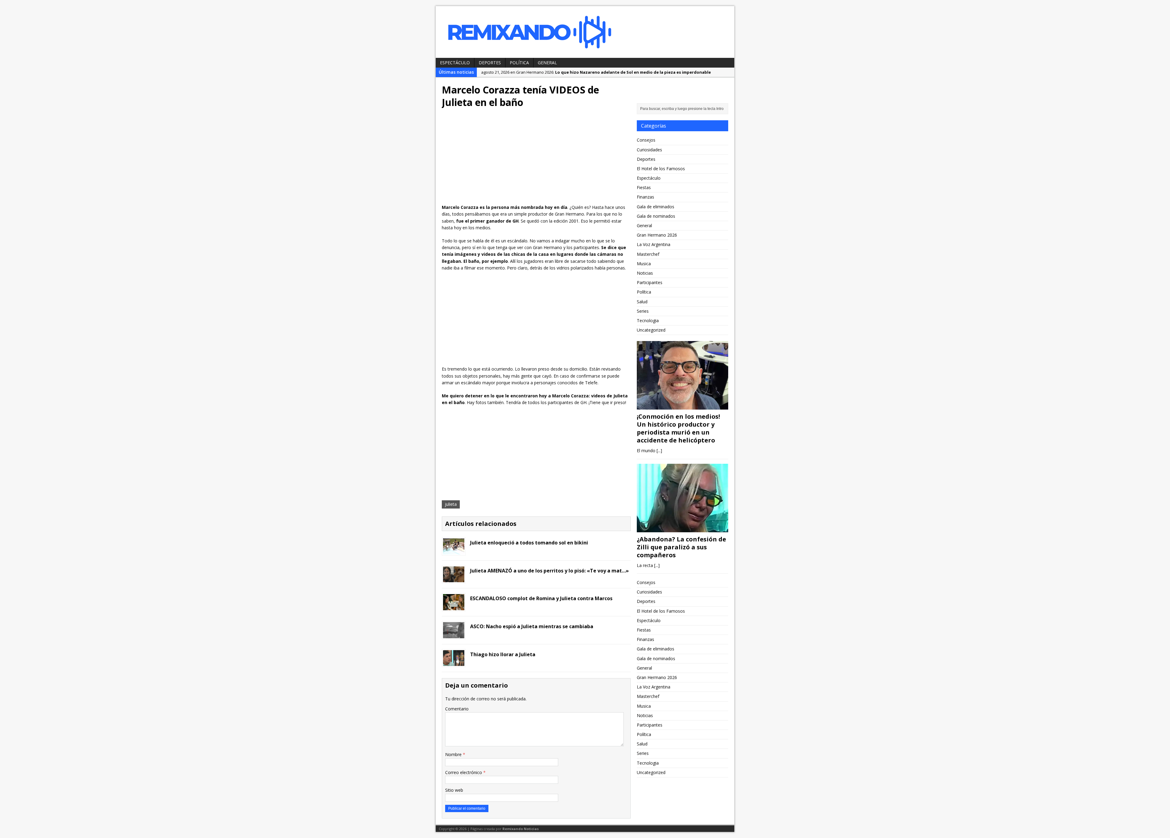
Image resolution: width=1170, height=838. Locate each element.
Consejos (646, 140)
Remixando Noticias (520, 828)
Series (643, 311)
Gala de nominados (656, 216)
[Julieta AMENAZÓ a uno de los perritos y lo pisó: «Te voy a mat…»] (453, 579)
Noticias (645, 273)
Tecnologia (648, 320)
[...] (659, 450)
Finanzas (645, 197)
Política (519, 62)
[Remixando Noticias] (585, 32)
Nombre (454, 754)
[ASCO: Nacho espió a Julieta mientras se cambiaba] (453, 634)
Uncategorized (651, 330)
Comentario (457, 709)
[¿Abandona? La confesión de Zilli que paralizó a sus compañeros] (682, 528)
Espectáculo (455, 62)
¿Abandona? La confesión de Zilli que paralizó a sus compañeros (681, 547)
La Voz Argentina (653, 244)
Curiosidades (649, 150)
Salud (642, 302)
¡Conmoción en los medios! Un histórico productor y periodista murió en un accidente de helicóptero (678, 428)
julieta (451, 504)
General (547, 62)
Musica (644, 263)
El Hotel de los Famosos (661, 168)
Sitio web (454, 790)
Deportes (490, 62)
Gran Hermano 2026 (657, 235)
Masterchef (648, 254)
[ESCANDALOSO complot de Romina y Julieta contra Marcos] (453, 607)
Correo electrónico (464, 772)
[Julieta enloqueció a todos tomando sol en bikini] (453, 551)
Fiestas (644, 187)
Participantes (649, 282)
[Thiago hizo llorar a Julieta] (453, 662)
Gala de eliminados (655, 207)
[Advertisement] (536, 158)
